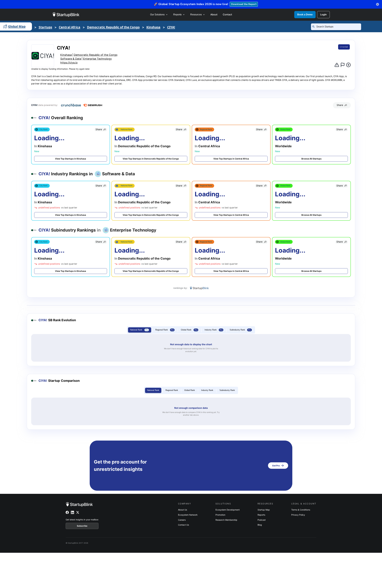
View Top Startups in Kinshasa (70, 158)
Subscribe (82, 526)
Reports (177, 14)
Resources (196, 14)
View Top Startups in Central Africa (231, 158)
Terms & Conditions (300, 509)
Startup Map (264, 509)
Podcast (262, 520)
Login (323, 14)
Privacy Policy (298, 515)
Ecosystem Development (227, 509)
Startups (45, 27)
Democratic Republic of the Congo (113, 27)
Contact (227, 14)
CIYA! (171, 27)
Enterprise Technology (97, 58)
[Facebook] (67, 512)
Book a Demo (305, 14)
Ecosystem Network (188, 515)
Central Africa (69, 27)
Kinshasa (153, 27)
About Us (182, 509)
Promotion (220, 515)
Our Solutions (157, 14)
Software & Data (70, 58)
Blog (260, 525)
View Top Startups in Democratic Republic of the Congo (151, 158)
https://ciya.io (69, 62)
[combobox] (337, 26)
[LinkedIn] (72, 512)
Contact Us (183, 525)
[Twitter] (77, 512)
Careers (182, 520)
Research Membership (226, 520)
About (213, 14)
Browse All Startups (311, 158)
